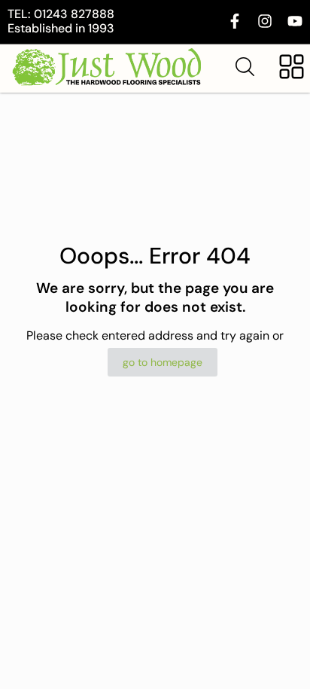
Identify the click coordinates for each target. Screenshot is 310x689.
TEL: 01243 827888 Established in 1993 (61, 21)
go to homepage (162, 362)
